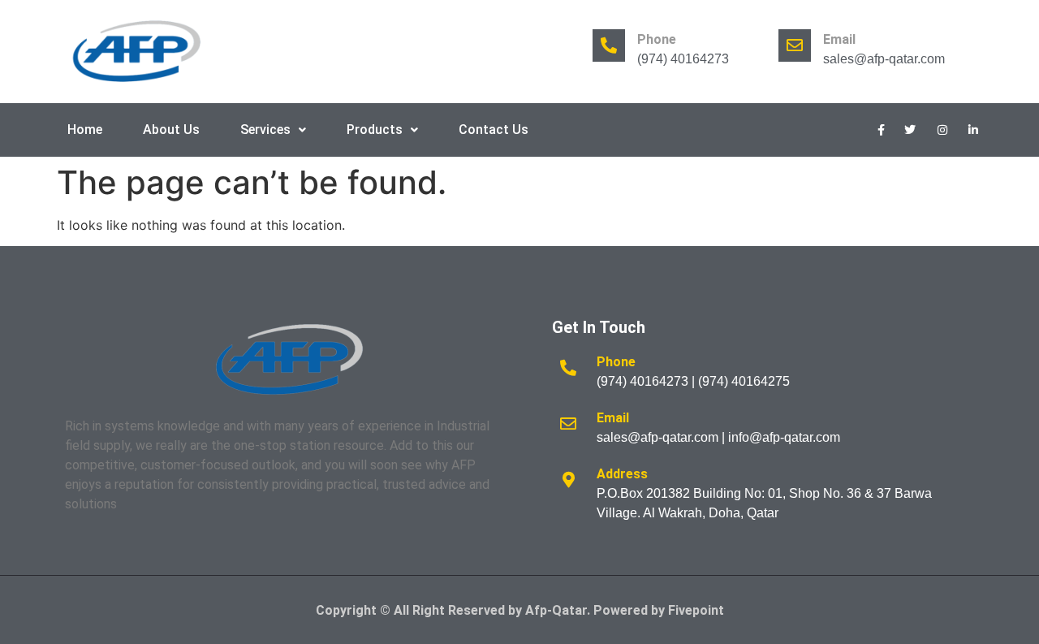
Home (84, 129)
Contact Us (493, 129)
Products (375, 129)
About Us (171, 129)
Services (265, 129)
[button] (273, 130)
